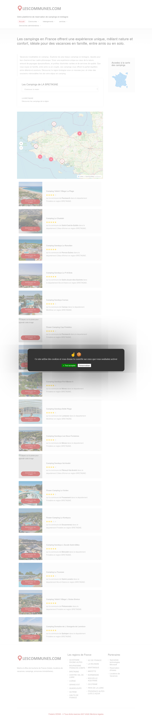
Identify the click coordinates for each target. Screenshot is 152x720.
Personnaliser (84, 365)
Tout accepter (69, 365)
